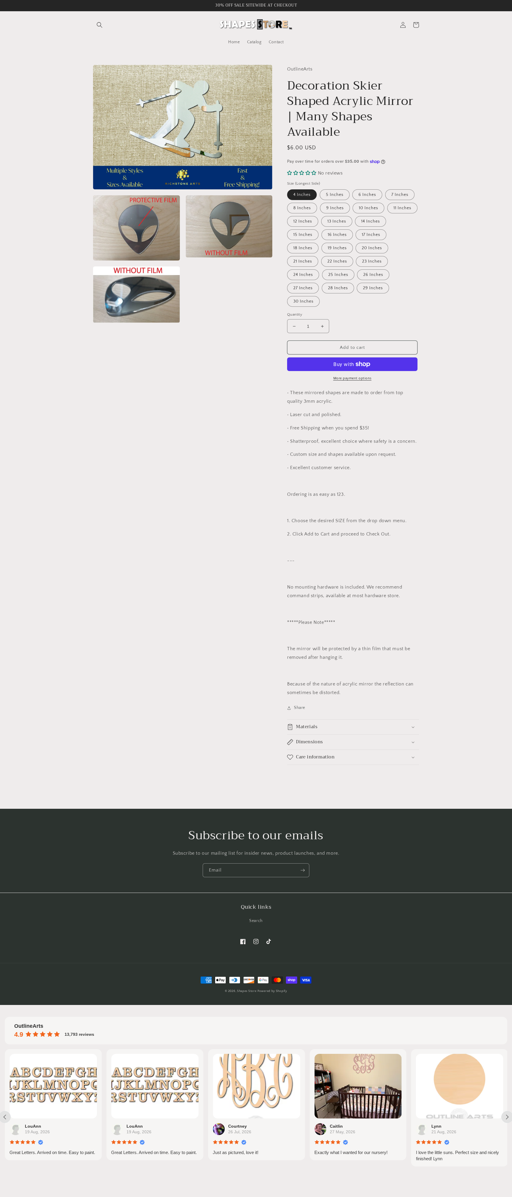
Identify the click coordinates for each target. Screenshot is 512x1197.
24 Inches (303, 274)
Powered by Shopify (272, 991)
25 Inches (338, 274)
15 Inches (302, 234)
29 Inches (373, 288)
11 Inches (402, 208)
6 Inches (367, 194)
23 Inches (372, 261)
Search (256, 920)
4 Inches (302, 194)
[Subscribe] (302, 870)
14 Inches (370, 221)
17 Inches (371, 234)
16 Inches (337, 234)
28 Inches (338, 288)
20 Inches (372, 248)
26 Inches (373, 274)
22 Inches (337, 261)
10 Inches (368, 208)
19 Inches (337, 248)
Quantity (294, 314)
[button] (99, 24)
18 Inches (302, 248)
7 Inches (399, 194)
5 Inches (334, 194)
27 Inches (303, 288)
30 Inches (303, 301)
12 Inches (302, 221)
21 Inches (302, 261)
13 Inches (336, 221)
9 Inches (335, 208)
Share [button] (299, 707)
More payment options (352, 378)
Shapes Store (246, 991)
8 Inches (302, 208)
